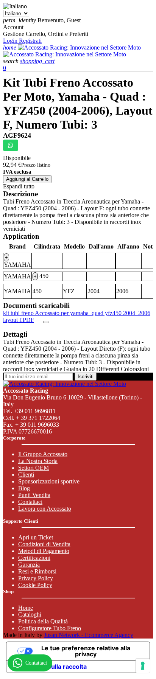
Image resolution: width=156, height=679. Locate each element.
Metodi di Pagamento (43, 551)
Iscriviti (86, 376)
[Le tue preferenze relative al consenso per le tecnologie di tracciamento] (143, 666)
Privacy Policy (35, 578)
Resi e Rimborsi (37, 571)
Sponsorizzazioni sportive (49, 481)
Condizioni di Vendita (44, 544)
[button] (11, 61)
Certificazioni (34, 558)
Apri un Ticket (35, 537)
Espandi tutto (18, 186)
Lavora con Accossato (44, 508)
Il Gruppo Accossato (42, 454)
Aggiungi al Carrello (27, 179)
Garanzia (29, 564)
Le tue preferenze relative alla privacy (85, 651)
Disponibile (17, 158)
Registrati (30, 40)
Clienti (26, 474)
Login (11, 40)
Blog (24, 488)
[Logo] (79, 47)
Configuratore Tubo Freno (49, 628)
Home (25, 607)
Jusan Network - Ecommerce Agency (88, 635)
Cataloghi (29, 614)
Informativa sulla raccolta (49, 666)
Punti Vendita (34, 495)
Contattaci (30, 502)
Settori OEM (33, 468)
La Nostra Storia (38, 461)
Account (13, 27)
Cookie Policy (35, 585)
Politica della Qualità (43, 621)
